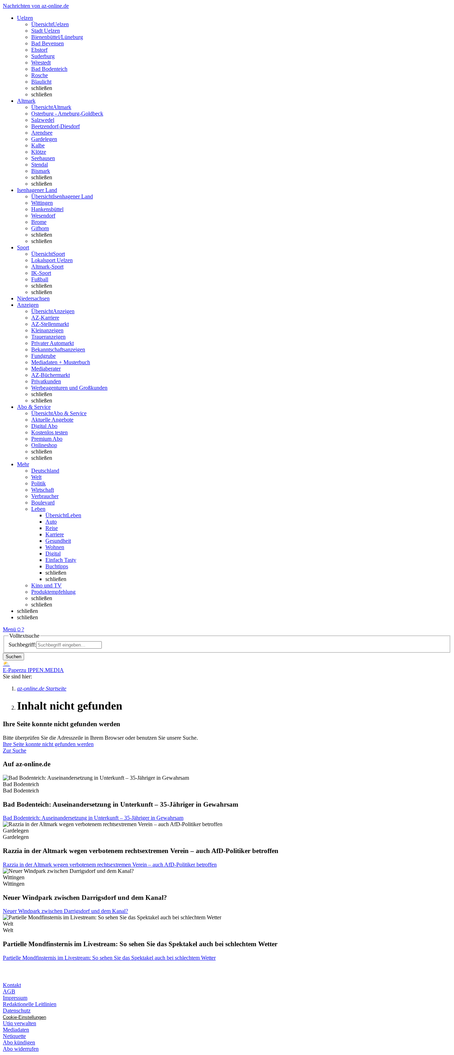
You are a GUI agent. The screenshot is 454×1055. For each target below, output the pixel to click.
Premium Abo (46, 439)
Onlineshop (44, 445)
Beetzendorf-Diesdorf (55, 126)
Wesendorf (43, 216)
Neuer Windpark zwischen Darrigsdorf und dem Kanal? (65, 911)
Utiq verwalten (19, 1023)
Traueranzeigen (48, 337)
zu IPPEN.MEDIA (42, 670)
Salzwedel (42, 120)
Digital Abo (44, 426)
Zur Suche (14, 750)
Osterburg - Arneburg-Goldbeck (67, 114)
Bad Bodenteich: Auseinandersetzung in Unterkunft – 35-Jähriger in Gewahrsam (93, 818)
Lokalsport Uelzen (52, 260)
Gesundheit (58, 541)
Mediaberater (46, 369)
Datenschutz (17, 1011)
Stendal (39, 165)
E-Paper (12, 670)
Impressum (15, 998)
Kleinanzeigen (47, 330)
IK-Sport (41, 273)
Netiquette (14, 1036)
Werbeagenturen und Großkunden (69, 388)
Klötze (38, 152)
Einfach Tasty (60, 560)
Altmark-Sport (47, 267)
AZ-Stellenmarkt (50, 324)
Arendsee (41, 133)
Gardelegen (44, 139)
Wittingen (42, 203)
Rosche (39, 75)
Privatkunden (46, 381)
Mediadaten (16, 1030)
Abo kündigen (19, 1042)
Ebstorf (39, 50)
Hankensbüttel (47, 209)
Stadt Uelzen (45, 31)
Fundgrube (43, 356)
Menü (9, 629)
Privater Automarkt (52, 343)
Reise (51, 528)
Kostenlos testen (49, 432)
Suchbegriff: (22, 645)
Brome (38, 222)
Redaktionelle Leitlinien (29, 1004)
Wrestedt (41, 63)
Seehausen (43, 158)
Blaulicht (41, 82)
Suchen (13, 656)
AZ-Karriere (45, 318)
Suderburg (43, 56)
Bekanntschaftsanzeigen (58, 349)
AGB (9, 991)
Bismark (40, 171)
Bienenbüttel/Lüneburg (57, 37)
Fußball (39, 279)
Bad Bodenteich (49, 69)
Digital (53, 554)
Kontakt (12, 985)
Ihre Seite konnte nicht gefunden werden (48, 744)
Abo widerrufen (21, 1049)
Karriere (54, 534)
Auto (51, 522)
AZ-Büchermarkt (50, 375)
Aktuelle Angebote (52, 420)
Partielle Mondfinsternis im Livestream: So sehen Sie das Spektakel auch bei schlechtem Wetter (109, 958)
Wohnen (54, 547)
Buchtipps (56, 566)
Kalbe (38, 145)
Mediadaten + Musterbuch (60, 362)
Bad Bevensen (47, 43)
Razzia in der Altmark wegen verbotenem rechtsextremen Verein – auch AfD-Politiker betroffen (110, 865)
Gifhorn (40, 228)
